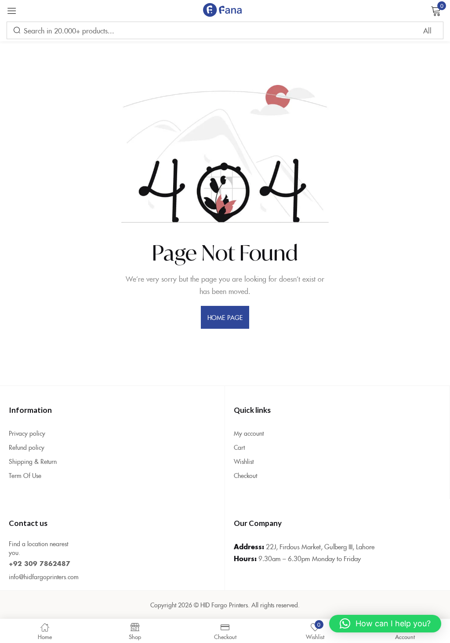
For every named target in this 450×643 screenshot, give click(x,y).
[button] (385, 623)
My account (249, 433)
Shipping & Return (33, 461)
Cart (239, 447)
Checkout (245, 475)
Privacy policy (27, 433)
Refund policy (26, 447)
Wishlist (244, 461)
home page (225, 317)
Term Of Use (25, 475)
